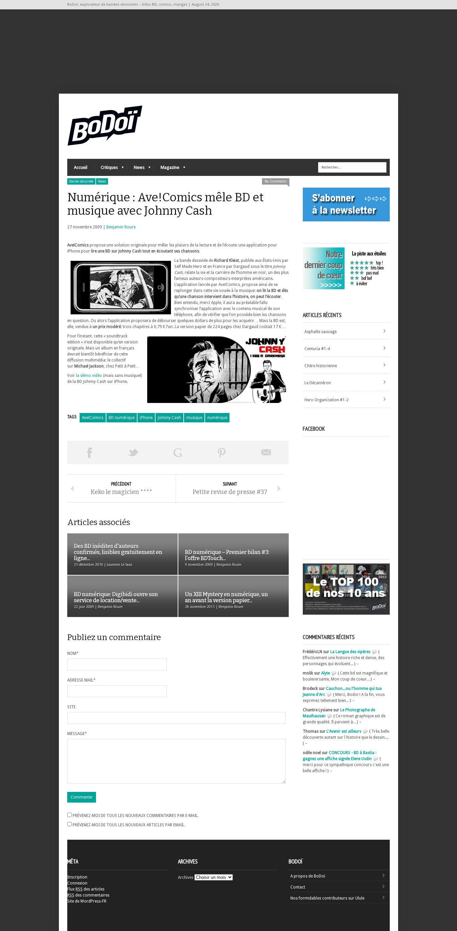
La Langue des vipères (350, 651)
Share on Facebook (89, 452)
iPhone (146, 417)
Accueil (80, 167)
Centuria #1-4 (317, 348)
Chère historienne (320, 366)
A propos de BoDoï (307, 876)
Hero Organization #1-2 (326, 400)
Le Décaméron (317, 383)
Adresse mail (81, 680)
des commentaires (88, 895)
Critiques (106, 169)
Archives (185, 877)
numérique (217, 417)
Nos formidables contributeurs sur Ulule (327, 898)
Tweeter (133, 452)
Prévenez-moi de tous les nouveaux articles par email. (129, 825)
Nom (73, 653)
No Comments (276, 181)
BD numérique (121, 417)
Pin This (222, 452)
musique (194, 417)
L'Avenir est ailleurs (344, 731)
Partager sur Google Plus (178, 452)
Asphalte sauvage (320, 331)
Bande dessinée (81, 181)
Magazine (166, 169)
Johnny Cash (169, 417)
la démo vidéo (89, 375)
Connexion (77, 883)
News (136, 169)
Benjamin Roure (120, 227)
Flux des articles (85, 889)
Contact (297, 887)
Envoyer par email (266, 452)
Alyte (325, 673)
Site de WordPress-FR (86, 901)
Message (77, 733)
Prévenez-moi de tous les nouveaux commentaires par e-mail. (136, 815)
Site (71, 707)
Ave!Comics (92, 417)
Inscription (77, 877)
